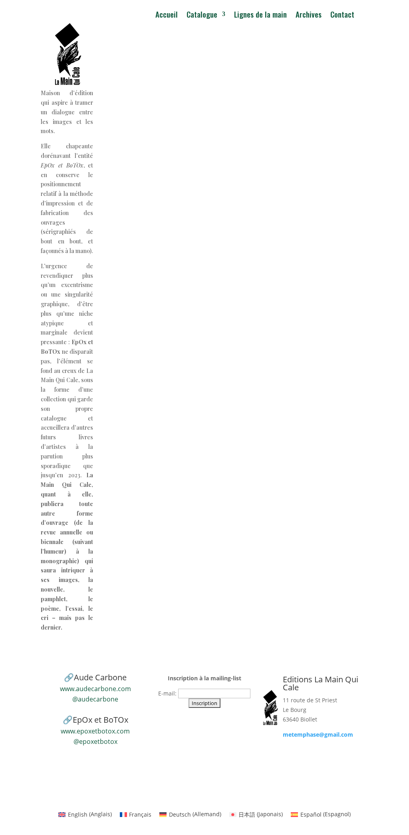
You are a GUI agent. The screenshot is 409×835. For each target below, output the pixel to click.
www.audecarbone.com (95, 688)
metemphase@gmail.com (318, 734)
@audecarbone (95, 699)
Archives (309, 15)
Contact (342, 15)
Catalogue (202, 15)
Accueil (166, 15)
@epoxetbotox (95, 741)
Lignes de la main (260, 15)
